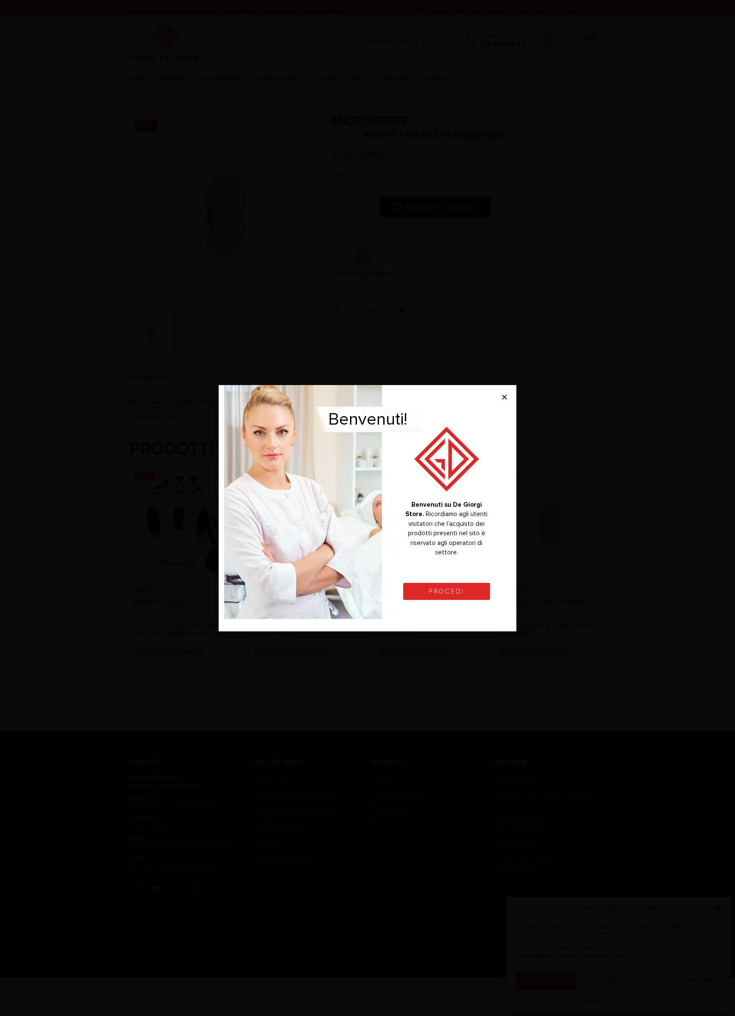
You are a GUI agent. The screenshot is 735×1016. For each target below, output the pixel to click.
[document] (367, 508)
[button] (504, 397)
